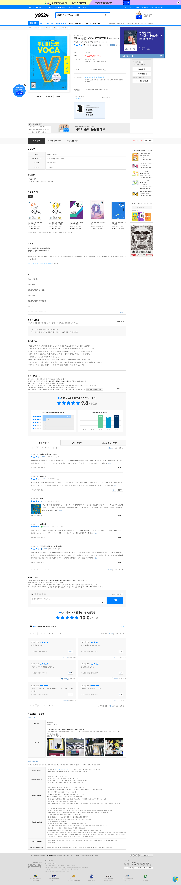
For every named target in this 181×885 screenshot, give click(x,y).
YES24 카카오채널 (131, 855)
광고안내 (78, 855)
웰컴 (30, 27)
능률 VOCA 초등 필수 (146, 163)
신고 (57, 457)
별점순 (121, 448)
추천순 (115, 448)
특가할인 (137, 23)
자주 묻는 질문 (138, 868)
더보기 (149, 151)
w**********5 (46, 527)
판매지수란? (108, 45)
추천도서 (144, 23)
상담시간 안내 (148, 868)
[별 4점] (38, 594)
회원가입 (131, 7)
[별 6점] (40, 594)
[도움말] (81, 59)
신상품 (48, 23)
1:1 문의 (70, 769)
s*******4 (65, 700)
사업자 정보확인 (84, 867)
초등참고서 (46, 27)
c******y (45, 549)
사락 (76, 23)
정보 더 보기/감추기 (86, 45)
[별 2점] (35, 594)
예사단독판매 (120, 23)
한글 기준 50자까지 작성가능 (41, 599)
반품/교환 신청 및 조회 (61, 769)
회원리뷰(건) (92, 45)
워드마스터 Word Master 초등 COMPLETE (144, 182)
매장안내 (63, 23)
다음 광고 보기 (153, 18)
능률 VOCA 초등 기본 (146, 191)
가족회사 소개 (147, 855)
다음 (53, 448)
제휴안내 (84, 855)
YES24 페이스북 (134, 855)
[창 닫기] (102, 104)
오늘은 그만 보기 (126, 56)
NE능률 (92, 42)
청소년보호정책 (61, 855)
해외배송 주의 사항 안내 (142, 62)
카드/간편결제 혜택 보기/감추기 (105, 70)
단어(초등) (64, 27)
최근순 (110, 448)
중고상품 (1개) (79, 97)
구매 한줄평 (103, 633)
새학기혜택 (112, 23)
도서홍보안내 (70, 855)
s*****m (116, 657)
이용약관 (42, 855)
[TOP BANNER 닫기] (178, 2)
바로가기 (80, 90)
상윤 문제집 (135, 210)
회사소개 (30, 855)
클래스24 (88, 23)
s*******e (43, 479)
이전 (34, 448)
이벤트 (53, 23)
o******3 (43, 501)
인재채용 (36, 855)
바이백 (58, 23)
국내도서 (36, 27)
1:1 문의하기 (128, 868)
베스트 (42, 23)
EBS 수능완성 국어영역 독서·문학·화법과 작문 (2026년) (56, 224)
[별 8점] (42, 594)
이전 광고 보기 (151, 18)
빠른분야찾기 (33, 23)
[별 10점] (45, 594)
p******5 (43, 457)
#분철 (30, 196)
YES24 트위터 (136, 855)
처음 (32, 448)
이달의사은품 (130, 23)
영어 (55, 27)
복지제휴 (90, 855)
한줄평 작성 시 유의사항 (122, 594)
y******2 (116, 679)
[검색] (106, 15)
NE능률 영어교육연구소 (80, 42)
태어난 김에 (89, 110)
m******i (135, 207)
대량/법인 (150, 23)
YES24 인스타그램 (139, 855)
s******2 (116, 700)
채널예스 (71, 23)
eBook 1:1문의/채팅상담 (144, 865)
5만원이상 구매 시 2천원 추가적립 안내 (105, 62)
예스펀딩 (82, 23)
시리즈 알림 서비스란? (143, 77)
